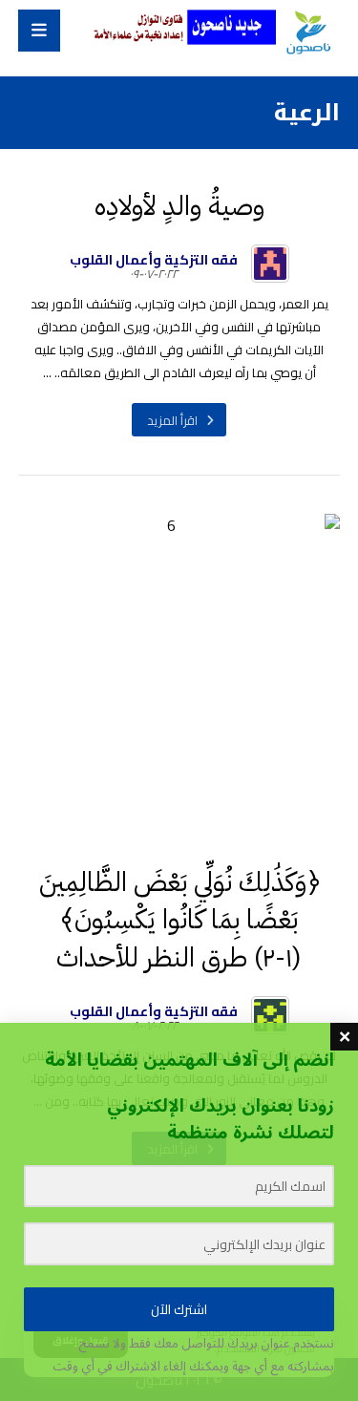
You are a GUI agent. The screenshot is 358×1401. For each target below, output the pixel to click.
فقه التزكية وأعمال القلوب (154, 259)
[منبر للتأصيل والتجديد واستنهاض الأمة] (308, 33)
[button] (39, 31)
